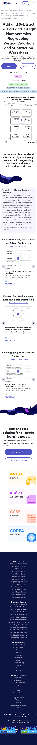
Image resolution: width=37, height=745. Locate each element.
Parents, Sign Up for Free (18, 452)
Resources (5, 11)
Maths (23, 11)
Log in (26, 3)
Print (9, 66)
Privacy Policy (18, 714)
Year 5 (29, 11)
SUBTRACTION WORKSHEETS (18, 88)
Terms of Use (6, 714)
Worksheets (14, 11)
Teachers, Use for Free (18, 460)
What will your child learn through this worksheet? (16, 191)
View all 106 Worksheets (18, 303)
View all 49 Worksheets (18, 246)
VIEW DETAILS (10, 284)
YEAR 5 (18, 76)
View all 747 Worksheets (18, 359)
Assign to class (28, 66)
